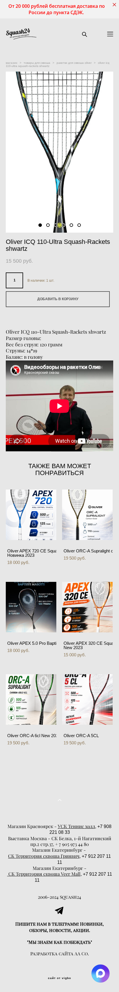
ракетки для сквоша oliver (74, 62)
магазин (11, 62)
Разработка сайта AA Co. (59, 953)
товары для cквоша (37, 62)
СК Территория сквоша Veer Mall (44, 874)
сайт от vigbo (59, 978)
